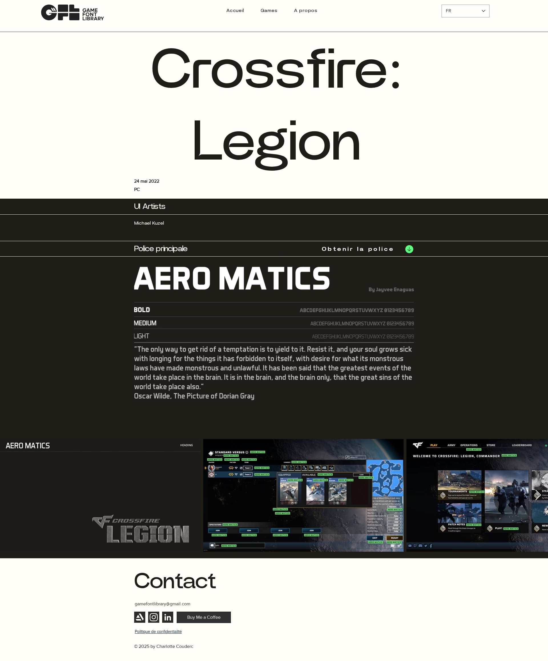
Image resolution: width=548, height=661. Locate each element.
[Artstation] (139, 617)
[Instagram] (153, 617)
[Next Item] (538, 495)
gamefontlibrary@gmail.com (162, 603)
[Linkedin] (167, 617)
